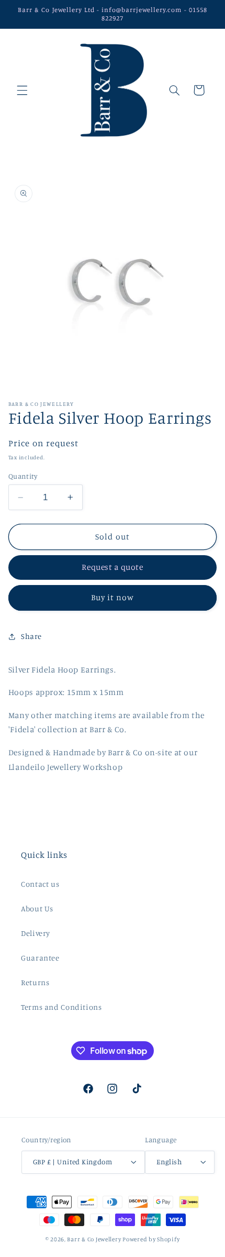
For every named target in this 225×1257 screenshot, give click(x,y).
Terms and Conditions (61, 1006)
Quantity (22, 476)
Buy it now (112, 597)
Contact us (40, 883)
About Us (37, 908)
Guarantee (40, 957)
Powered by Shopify (150, 1239)
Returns (35, 982)
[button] (22, 90)
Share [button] (31, 636)
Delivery (35, 933)
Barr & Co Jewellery (94, 1239)
